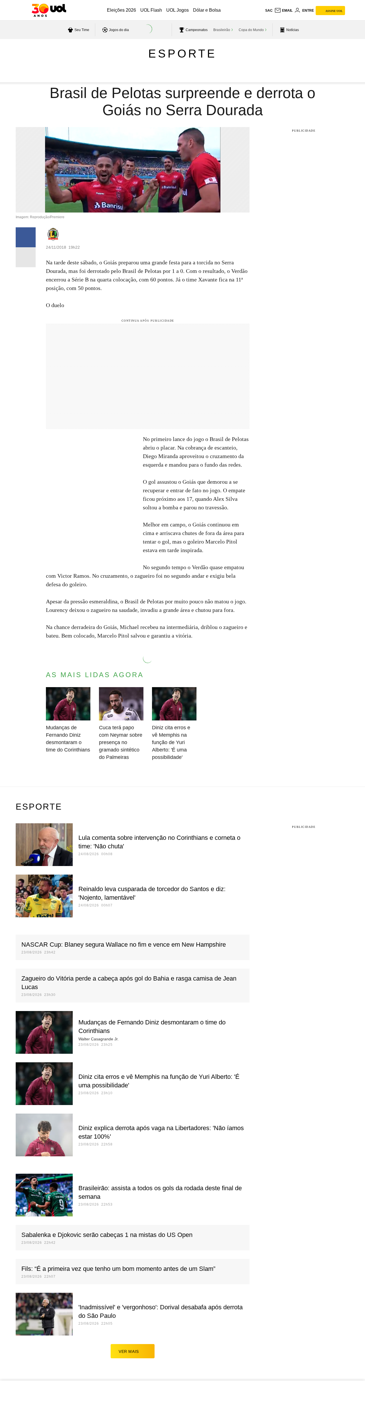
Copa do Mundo (251, 30)
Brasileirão (221, 30)
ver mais (129, 1351)
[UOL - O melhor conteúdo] (49, 10)
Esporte (182, 53)
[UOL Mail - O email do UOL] (283, 10)
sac (269, 11)
